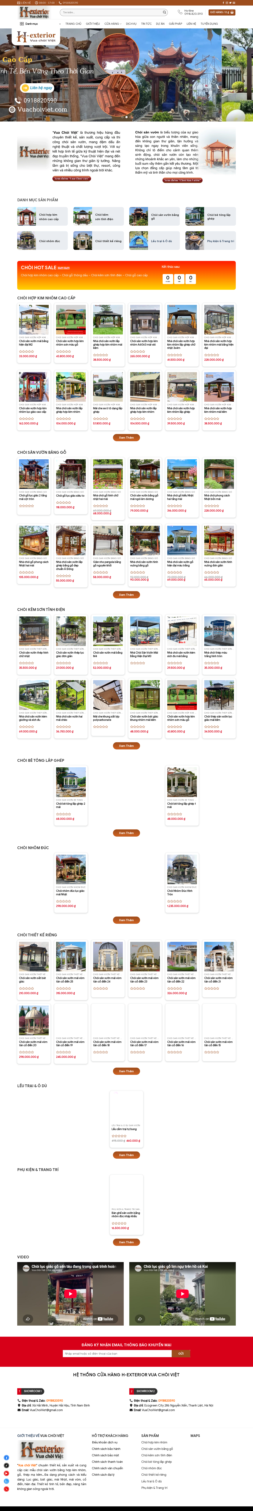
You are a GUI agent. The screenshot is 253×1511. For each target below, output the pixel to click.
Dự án (160, 23)
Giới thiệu (93, 23)
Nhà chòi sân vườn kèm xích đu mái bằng (181, 654)
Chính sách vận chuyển (107, 1468)
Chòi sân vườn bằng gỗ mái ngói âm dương (144, 497)
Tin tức (146, 23)
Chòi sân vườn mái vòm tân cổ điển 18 (107, 1043)
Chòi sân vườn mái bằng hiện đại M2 (33, 342)
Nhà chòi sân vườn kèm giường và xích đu (33, 718)
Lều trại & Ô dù (161, 241)
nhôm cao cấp (49, 219)
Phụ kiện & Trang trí (220, 241)
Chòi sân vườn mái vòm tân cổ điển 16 (181, 1043)
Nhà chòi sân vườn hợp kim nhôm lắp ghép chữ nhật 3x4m (181, 344)
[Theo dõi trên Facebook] (223, 3)
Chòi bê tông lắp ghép (156, 1462)
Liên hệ (191, 23)
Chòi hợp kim (48, 214)
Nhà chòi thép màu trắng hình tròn (215, 654)
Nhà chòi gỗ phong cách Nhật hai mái (34, 563)
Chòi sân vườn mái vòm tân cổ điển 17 (144, 1043)
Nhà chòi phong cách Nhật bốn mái (217, 497)
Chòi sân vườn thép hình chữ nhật (33, 654)
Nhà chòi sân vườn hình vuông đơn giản (218, 563)
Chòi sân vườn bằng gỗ (165, 216)
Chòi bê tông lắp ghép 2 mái (70, 805)
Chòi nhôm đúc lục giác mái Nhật (70, 892)
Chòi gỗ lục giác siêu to (70, 495)
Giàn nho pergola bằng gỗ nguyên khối (107, 563)
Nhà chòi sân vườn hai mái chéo (69, 718)
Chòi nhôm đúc (151, 1468)
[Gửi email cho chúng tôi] (234, 3)
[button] (222, 12)
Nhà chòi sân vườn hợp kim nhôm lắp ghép (181, 410)
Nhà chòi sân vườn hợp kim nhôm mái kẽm (218, 410)
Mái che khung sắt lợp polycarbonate (106, 718)
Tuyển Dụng (209, 23)
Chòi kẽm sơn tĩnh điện (156, 1455)
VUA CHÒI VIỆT (52, 1436)
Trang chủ (73, 23)
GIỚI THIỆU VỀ (28, 1436)
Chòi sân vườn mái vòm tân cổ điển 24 (107, 979)
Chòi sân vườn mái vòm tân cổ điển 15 (218, 1043)
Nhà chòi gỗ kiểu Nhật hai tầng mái (180, 497)
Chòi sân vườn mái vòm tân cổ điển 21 (218, 979)
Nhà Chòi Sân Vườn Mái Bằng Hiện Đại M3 (144, 654)
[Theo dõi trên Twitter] (230, 3)
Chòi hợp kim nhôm (154, 1442)
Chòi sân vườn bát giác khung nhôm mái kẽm (144, 718)
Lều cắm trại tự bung (124, 1129)
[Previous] (9, 75)
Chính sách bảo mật (105, 1455)
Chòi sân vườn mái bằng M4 (107, 654)
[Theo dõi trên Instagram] (227, 3)
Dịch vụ (131, 23)
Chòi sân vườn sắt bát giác (32, 979)
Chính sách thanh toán (107, 1462)
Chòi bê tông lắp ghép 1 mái (181, 805)
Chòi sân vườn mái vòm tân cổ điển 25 (70, 979)
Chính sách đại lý (103, 1475)
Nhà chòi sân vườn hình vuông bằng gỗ (144, 563)
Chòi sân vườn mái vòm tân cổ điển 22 (181, 979)
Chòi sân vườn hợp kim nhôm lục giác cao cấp (33, 410)
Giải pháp (175, 23)
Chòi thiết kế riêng (108, 241)
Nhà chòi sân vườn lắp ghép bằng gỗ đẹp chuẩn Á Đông (69, 565)
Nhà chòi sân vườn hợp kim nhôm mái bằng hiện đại (219, 344)
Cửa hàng (111, 23)
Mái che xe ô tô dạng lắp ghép (107, 410)
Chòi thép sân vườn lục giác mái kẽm (218, 718)
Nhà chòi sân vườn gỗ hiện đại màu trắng (180, 563)
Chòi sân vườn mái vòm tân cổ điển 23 (144, 979)
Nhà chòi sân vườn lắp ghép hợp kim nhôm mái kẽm (107, 344)
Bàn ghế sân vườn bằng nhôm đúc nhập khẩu (126, 1214)
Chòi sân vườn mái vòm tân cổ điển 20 (33, 1043)
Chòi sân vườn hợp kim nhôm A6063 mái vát (144, 342)
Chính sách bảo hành (106, 1449)
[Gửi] (164, 12)
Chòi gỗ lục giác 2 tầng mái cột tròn (33, 497)
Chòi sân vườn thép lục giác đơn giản (70, 654)
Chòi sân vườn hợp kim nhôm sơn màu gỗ (70, 342)
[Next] (243, 75)
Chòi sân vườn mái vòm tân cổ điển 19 (70, 1043)
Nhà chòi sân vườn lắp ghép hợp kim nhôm (69, 410)
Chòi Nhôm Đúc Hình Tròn (179, 892)
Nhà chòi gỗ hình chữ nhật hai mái (105, 497)
